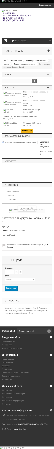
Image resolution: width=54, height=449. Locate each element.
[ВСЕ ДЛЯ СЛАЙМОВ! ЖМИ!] (27, 1)
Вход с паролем (45, 5)
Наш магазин (7, 362)
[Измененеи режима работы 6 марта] (13, 103)
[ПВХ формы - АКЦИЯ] (13, 111)
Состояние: (7, 231)
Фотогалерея (10, 161)
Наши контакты (12, 192)
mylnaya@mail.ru (19, 429)
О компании (11, 200)
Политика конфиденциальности (15, 373)
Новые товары (8, 359)
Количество (10, 268)
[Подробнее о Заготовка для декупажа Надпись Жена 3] (19, 142)
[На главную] (4, 60)
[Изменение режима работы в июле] (13, 94)
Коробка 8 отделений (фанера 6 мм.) (27, 174)
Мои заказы (7, 390)
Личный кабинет (12, 386)
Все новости (27, 131)
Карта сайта (7, 380)
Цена (7, 276)
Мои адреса (7, 397)
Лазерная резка (8, 341)
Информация (11, 185)
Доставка (10, 196)
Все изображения (27, 179)
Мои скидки (7, 404)
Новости (9, 87)
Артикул (5, 227)
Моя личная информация (13, 401)
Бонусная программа (11, 376)
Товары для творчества (12, 348)
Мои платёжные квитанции (13, 394)
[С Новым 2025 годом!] (13, 124)
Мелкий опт (7, 345)
